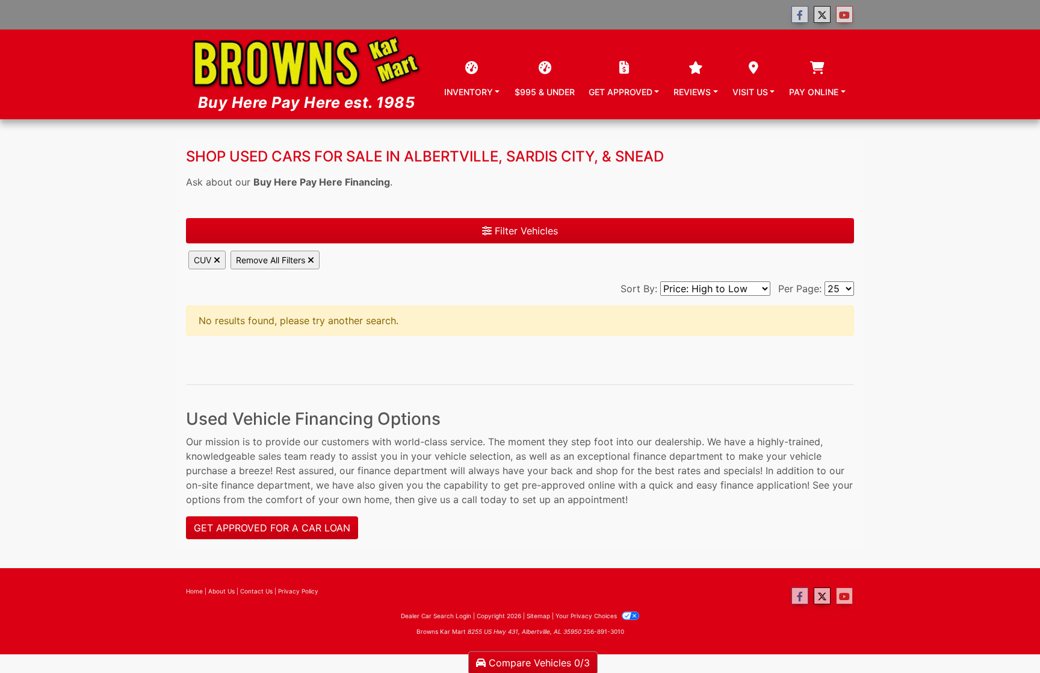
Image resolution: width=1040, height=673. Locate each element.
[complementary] (1004, 637)
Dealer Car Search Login (436, 615)
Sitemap (538, 615)
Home (194, 591)
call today (484, 499)
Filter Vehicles (525, 231)
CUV (204, 260)
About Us (221, 591)
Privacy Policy (298, 591)
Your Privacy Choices (587, 615)
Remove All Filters (272, 260)
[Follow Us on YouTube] (844, 14)
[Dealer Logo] (306, 74)
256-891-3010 (603, 631)
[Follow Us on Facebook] (799, 14)
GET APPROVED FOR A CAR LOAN (272, 528)
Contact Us (256, 591)
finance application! (764, 485)
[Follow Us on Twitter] (822, 14)
